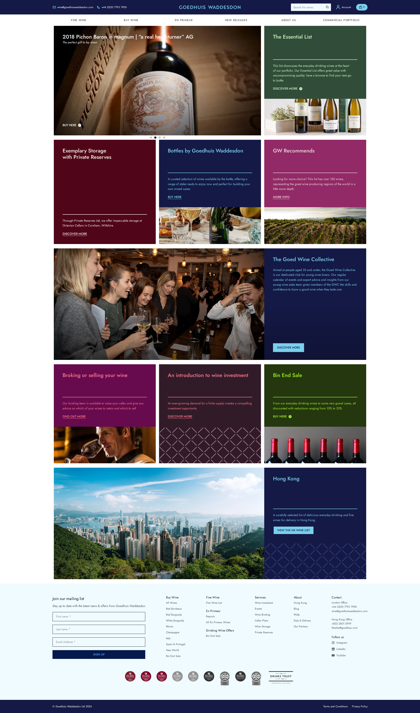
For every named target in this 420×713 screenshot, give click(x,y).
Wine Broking (262, 614)
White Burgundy (175, 620)
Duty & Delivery (302, 620)
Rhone (169, 626)
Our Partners (301, 626)
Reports (210, 616)
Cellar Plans (261, 620)
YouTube (341, 655)
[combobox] (311, 7)
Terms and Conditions (335, 706)
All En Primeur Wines (218, 622)
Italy (168, 638)
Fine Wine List (214, 603)
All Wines (171, 603)
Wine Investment (264, 603)
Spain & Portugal (175, 644)
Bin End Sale (173, 656)
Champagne (172, 632)
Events (258, 608)
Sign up (99, 654)
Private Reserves (264, 632)
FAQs (297, 614)
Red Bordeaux (174, 608)
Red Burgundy (174, 614)
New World (172, 650)
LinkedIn (340, 649)
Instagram (341, 642)
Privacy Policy (360, 706)
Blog (296, 608)
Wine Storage (262, 626)
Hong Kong (300, 603)
